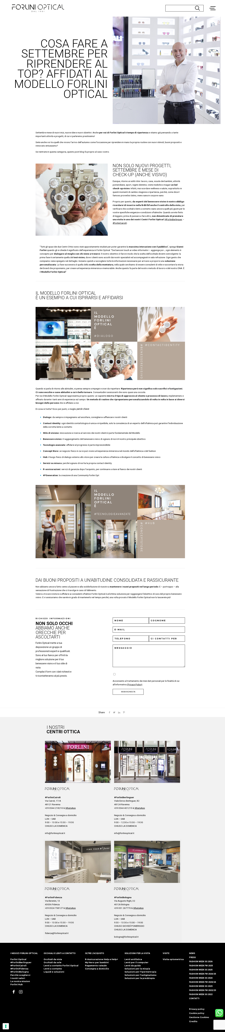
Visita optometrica (173, 959)
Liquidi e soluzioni (54, 972)
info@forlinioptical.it (55, 833)
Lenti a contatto (53, 968)
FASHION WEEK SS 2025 (200, 969)
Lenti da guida (133, 965)
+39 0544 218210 (54, 808)
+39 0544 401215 (123, 808)
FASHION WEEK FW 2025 (201, 965)
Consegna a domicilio (97, 968)
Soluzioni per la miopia (137, 968)
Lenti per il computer (136, 962)
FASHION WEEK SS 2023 (200, 986)
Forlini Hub (16, 984)
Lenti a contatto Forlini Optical (61, 965)
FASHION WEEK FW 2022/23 (202, 990)
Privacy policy (196, 1009)
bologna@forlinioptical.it (126, 936)
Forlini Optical (18, 959)
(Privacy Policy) (134, 684)
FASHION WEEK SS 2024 (200, 978)
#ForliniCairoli (119, 223)
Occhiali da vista (53, 959)
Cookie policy (196, 1013)
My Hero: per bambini (97, 962)
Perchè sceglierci (20, 975)
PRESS (192, 957)
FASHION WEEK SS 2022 (200, 994)
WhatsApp (70, 808)
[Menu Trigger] (214, 4)
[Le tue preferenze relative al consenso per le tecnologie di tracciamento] (6, 1026)
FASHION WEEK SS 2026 (200, 961)
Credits (193, 1021)
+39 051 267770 (122, 908)
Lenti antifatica (133, 959)
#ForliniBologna (19, 972)
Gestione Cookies (199, 1017)
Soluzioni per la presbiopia (140, 978)
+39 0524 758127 (54, 908)
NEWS (192, 953)
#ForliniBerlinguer (173, 219)
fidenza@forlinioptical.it (57, 933)
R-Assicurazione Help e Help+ (101, 959)
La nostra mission (20, 981)
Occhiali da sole (52, 962)
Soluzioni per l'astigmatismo (140, 975)
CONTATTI (194, 998)
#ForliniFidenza (19, 968)
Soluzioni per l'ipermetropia (140, 972)
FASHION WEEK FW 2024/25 (202, 974)
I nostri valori (17, 978)
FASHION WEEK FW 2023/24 (202, 982)
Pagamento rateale (96, 965)
